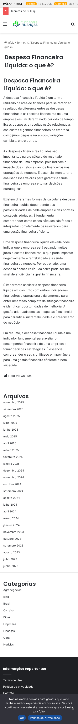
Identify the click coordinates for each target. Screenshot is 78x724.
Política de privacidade (18, 686)
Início (10, 42)
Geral (6, 637)
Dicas (6, 617)
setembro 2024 (13, 491)
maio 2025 (10, 436)
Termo (21, 42)
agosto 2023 (11, 552)
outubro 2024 (12, 484)
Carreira (8, 610)
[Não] (73, 709)
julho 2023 (10, 559)
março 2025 (11, 450)
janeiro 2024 (11, 525)
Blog (6, 596)
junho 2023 (10, 566)
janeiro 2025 (11, 463)
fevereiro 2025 (13, 456)
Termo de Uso (12, 680)
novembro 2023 (13, 531)
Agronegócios (12, 590)
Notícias (8, 644)
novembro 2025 (13, 402)
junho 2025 (10, 429)
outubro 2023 (12, 538)
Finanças (9, 630)
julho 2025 (10, 422)
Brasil (6, 603)
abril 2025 (9, 443)
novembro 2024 (13, 477)
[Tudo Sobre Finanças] (25, 24)
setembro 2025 (13, 409)
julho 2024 (10, 504)
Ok (22, 717)
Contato (8, 693)
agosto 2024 (11, 497)
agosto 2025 (11, 416)
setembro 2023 (13, 545)
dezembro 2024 (13, 470)
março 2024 (11, 518)
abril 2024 (9, 511)
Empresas (9, 624)
